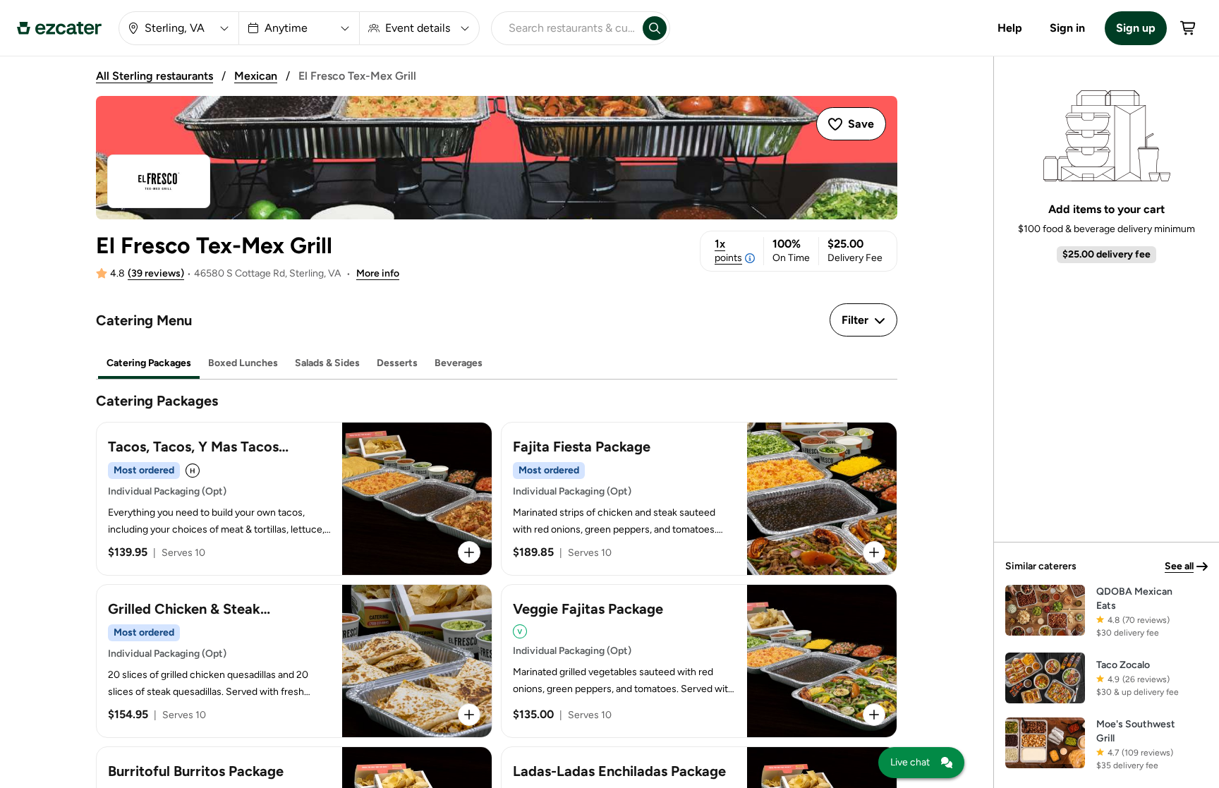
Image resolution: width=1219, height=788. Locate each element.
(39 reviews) (156, 273)
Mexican (255, 76)
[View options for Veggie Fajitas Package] (874, 714)
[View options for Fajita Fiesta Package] (874, 552)
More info (377, 273)
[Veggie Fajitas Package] (699, 661)
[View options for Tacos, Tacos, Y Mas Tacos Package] (469, 552)
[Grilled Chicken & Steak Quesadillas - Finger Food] (294, 661)
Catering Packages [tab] (149, 363)
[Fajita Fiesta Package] (699, 499)
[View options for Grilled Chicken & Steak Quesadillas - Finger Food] (469, 714)
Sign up (1136, 28)
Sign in (1067, 28)
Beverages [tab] (459, 363)
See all (1179, 566)
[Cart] (1188, 28)
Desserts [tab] (397, 363)
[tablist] (496, 364)
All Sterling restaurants (154, 76)
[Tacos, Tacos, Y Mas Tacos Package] (294, 499)
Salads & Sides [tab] (327, 363)
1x (728, 250)
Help (1009, 28)
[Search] (655, 28)
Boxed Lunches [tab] (243, 363)
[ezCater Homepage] (59, 28)
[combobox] (564, 28)
